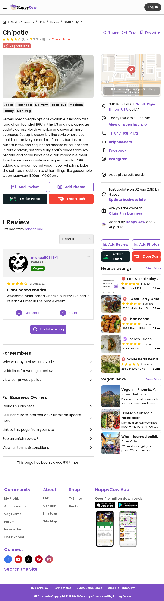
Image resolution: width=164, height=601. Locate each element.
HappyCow (135, 221)
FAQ (46, 498)
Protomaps (124, 89)
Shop (74, 490)
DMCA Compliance (89, 588)
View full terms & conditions (26, 447)
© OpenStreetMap (144, 89)
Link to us (50, 513)
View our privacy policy (22, 379)
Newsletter (13, 529)
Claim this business (18, 406)
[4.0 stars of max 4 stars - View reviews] (11, 39)
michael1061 (34, 229)
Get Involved (14, 537)
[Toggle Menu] (4, 7)
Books (74, 506)
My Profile (12, 498)
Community (17, 490)
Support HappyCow (121, 588)
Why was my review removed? (28, 361)
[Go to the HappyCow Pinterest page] (39, 559)
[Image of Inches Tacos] (111, 344)
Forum (9, 522)
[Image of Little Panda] (111, 324)
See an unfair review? (20, 438)
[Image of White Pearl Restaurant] (110, 364)
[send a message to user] (56, 257)
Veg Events (12, 514)
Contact (50, 506)
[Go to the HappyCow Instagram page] (49, 559)
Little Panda (139, 319)
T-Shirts (75, 498)
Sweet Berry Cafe (144, 298)
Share (113, 32)
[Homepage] (23, 7)
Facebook (117, 150)
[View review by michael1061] (18, 263)
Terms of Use (62, 588)
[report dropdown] (88, 256)
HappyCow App (112, 490)
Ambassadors (15, 506)
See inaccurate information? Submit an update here (42, 418)
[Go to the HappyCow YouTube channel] (18, 559)
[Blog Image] (110, 396)
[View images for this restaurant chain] (48, 76)
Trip (132, 32)
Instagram (118, 159)
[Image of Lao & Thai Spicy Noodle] (110, 284)
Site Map (50, 521)
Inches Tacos (140, 339)
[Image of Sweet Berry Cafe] (111, 304)
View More (153, 268)
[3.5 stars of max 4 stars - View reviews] (131, 304)
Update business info (127, 199)
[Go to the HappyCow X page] (28, 559)
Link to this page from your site (28, 429)
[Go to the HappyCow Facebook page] (8, 559)
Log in (153, 7)
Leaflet (111, 89)
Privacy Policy (38, 588)
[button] (131, 70)
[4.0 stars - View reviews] (131, 344)
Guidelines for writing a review (28, 370)
